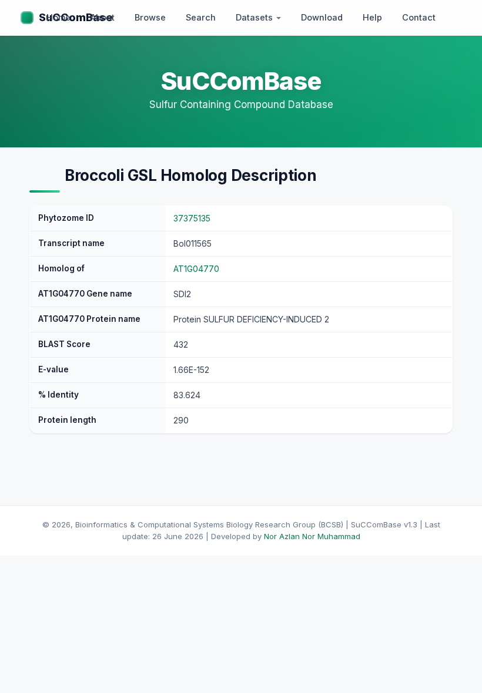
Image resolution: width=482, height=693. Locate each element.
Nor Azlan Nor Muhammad (312, 536)
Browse (150, 17)
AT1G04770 (196, 269)
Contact (419, 17)
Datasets (255, 17)
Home (58, 17)
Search (201, 17)
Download (322, 17)
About (103, 17)
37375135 (191, 218)
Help (372, 17)
